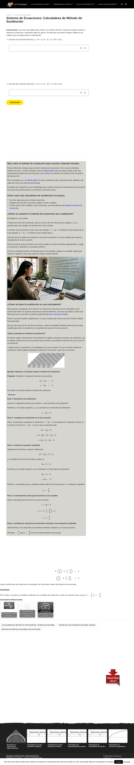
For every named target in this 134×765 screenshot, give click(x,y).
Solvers (9, 15)
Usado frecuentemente (107, 4)
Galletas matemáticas (85, 4)
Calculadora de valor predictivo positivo (55, 745)
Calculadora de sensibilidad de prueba (97, 745)
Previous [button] (5, 736)
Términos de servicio (14, 758)
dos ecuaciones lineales (58, 314)
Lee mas (126, 762)
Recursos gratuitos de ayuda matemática (22, 756)
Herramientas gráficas (62, 4)
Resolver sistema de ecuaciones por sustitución (21, 629)
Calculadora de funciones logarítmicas (117, 745)
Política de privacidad (33, 758)
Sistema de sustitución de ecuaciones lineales (77, 625)
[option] (16, 739)
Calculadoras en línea (40, 4)
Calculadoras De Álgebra (22, 15)
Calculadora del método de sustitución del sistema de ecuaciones (28, 625)
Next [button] (129, 736)
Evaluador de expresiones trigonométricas (12, 746)
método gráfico (49, 171)
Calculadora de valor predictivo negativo (34, 745)
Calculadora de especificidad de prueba (76, 745)
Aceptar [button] (118, 762)
